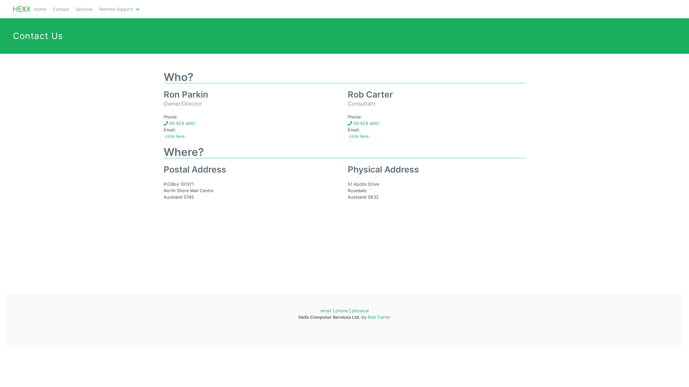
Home (40, 9)
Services (84, 9)
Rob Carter (379, 317)
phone (341, 310)
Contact (61, 9)
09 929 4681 (365, 123)
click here (174, 136)
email (326, 310)
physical (360, 310)
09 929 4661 (181, 123)
